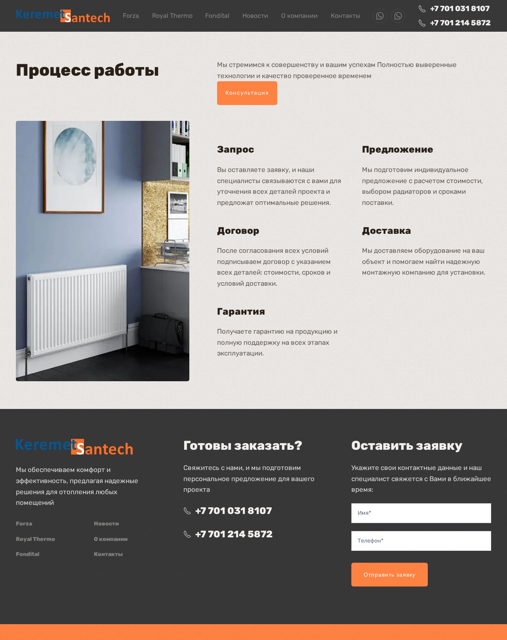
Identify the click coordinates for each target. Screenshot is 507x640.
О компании (299, 15)
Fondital (217, 15)
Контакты (345, 15)
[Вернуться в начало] (63, 16)
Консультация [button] (247, 93)
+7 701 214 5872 (460, 22)
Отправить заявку (390, 574)
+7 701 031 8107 (460, 8)
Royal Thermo (172, 15)
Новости (255, 15)
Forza (131, 15)
